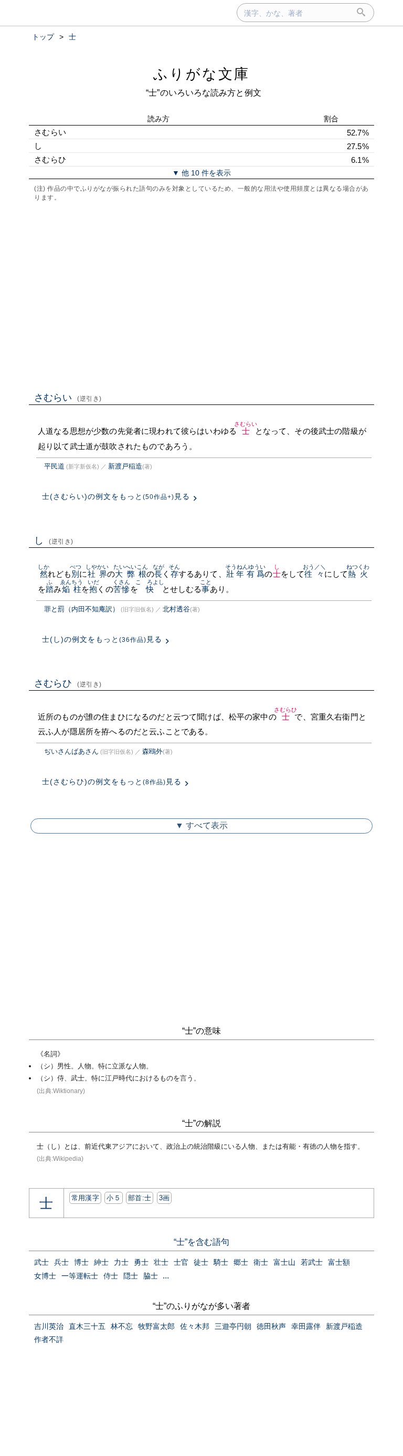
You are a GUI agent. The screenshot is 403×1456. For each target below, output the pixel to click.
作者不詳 (48, 1339)
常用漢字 (85, 1198)
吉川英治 (48, 1326)
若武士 (312, 1262)
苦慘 (121, 589)
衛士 (260, 1262)
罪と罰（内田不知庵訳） (81, 609)
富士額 (339, 1262)
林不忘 (122, 1326)
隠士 (130, 1276)
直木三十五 (87, 1326)
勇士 (141, 1262)
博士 (81, 1262)
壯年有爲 (245, 573)
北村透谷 (176, 609)
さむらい (68, 397)
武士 (41, 1262)
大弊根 (131, 573)
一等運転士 (79, 1276)
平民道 (54, 466)
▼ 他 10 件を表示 (201, 173)
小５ (114, 1198)
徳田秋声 (271, 1326)
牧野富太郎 (156, 1326)
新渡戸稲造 (125, 466)
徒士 (201, 1262)
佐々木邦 (194, 1326)
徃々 (314, 573)
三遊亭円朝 (233, 1326)
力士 (121, 1262)
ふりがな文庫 (201, 74)
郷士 (241, 1262)
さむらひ (68, 683)
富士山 (284, 1262)
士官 (181, 1262)
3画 (164, 1198)
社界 (97, 573)
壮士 (161, 1262)
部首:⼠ (139, 1198)
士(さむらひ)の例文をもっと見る (112, 781)
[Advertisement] (201, 295)
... (166, 1275)
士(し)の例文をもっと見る (102, 639)
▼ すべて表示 (201, 825)
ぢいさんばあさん (71, 751)
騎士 (221, 1262)
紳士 (101, 1262)
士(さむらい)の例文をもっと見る (116, 496)
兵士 (61, 1262)
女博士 (45, 1276)
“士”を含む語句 (201, 1241)
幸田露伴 (306, 1326)
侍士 (110, 1276)
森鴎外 (152, 751)
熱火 (358, 573)
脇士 (150, 1276)
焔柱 (71, 589)
